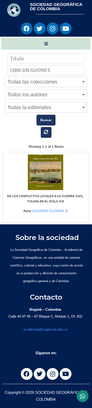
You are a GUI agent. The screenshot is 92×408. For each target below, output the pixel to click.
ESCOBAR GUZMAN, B (49, 211)
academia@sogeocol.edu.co (45, 329)
